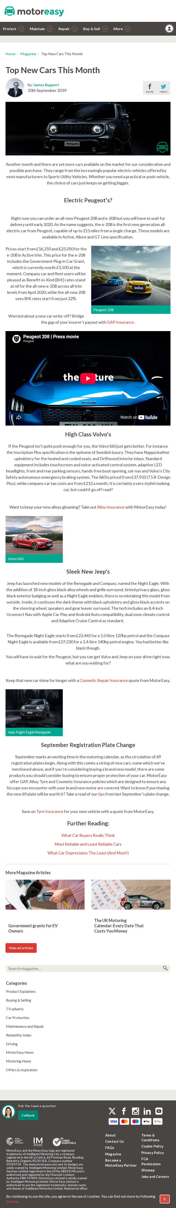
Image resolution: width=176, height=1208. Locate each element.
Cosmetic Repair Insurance (104, 680)
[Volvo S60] (34, 534)
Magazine (28, 54)
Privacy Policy (152, 1153)
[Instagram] (135, 1112)
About (110, 1135)
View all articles (21, 948)
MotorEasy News (20, 1052)
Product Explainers (21, 991)
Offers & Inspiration (21, 1070)
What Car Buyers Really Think (88, 835)
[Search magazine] (165, 968)
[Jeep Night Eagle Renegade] (34, 707)
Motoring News (18, 1061)
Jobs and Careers (155, 1176)
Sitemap (148, 1170)
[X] (112, 1111)
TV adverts (15, 1009)
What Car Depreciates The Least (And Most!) (88, 852)
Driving (12, 1044)
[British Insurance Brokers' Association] (14, 1141)
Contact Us (114, 1141)
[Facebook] (123, 1112)
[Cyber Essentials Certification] (64, 1141)
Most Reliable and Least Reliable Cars (88, 844)
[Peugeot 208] (130, 275)
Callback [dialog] (28, 1115)
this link (12, 1201)
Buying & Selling (18, 1000)
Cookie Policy (152, 1146)
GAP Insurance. (121, 322)
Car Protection (17, 1017)
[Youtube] (158, 1112)
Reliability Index (18, 1035)
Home (10, 54)
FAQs (109, 1147)
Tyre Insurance (49, 811)
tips (101, 793)
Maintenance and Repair (25, 1026)
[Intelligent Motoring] (38, 1142)
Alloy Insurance (111, 507)
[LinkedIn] (147, 1112)
